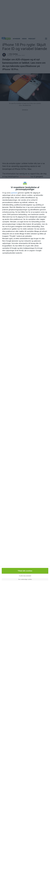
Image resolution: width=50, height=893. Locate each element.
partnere (14, 193)
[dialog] (25, 536)
